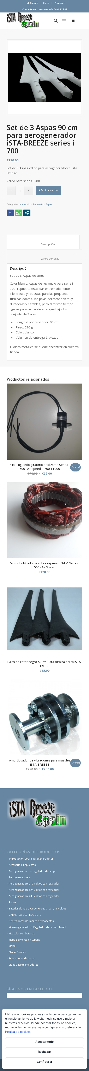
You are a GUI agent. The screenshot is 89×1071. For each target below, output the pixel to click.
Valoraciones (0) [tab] (46, 258)
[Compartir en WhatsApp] (18, 213)
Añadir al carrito (48, 190)
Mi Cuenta (32, 3)
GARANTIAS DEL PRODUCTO (25, 915)
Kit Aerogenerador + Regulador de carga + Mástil (37, 927)
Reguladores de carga (22, 958)
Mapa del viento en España (24, 939)
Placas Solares (17, 952)
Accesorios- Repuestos (31, 204)
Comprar (59, 3)
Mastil (12, 946)
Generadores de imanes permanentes (31, 921)
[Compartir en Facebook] (10, 213)
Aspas (49, 204)
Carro (46, 3)
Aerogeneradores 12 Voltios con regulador (34, 883)
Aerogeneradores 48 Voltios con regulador (34, 896)
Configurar (44, 1061)
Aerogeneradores (19, 877)
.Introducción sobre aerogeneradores (31, 858)
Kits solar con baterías (22, 933)
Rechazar (44, 1051)
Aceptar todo (44, 1041)
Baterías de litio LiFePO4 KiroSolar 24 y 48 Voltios (37, 908)
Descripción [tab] (43, 244)
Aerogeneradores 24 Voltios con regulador (34, 890)
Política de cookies (17, 1031)
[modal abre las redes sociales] (26, 213)
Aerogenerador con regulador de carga (32, 871)
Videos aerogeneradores (23, 964)
